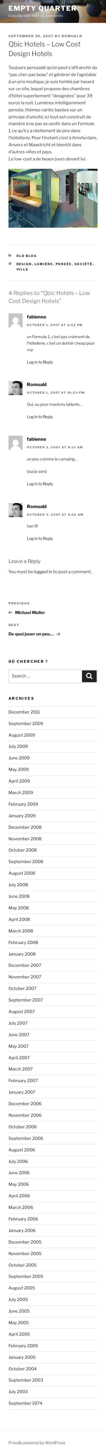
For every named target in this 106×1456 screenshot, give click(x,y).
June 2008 (19, 896)
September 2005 (25, 1276)
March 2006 (20, 1207)
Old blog (26, 256)
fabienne (36, 317)
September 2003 (25, 1380)
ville (22, 269)
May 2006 (18, 1184)
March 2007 (20, 1069)
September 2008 (25, 861)
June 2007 (18, 1034)
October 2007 (22, 988)
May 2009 (18, 769)
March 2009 (20, 792)
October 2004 (22, 1368)
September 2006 (25, 1138)
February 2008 (23, 942)
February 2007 (23, 1080)
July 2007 (18, 1023)
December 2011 (24, 712)
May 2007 (18, 1046)
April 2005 (19, 1334)
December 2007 (24, 965)
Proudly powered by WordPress (36, 1442)
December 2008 (25, 827)
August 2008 (21, 873)
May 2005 (18, 1322)
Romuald (72, 36)
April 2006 (19, 1195)
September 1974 (25, 1403)
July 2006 (18, 1161)
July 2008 (18, 884)
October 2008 (22, 850)
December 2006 (25, 1103)
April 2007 (19, 1057)
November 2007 (24, 976)
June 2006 (19, 1172)
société (83, 264)
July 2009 (18, 746)
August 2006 (21, 1150)
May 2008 (18, 907)
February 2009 (23, 804)
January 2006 (22, 1230)
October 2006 (22, 1126)
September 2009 (25, 723)
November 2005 (25, 1253)
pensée (64, 264)
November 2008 (25, 838)
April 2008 (19, 919)
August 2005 (21, 1288)
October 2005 (22, 1265)
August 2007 (21, 1011)
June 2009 (19, 758)
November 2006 (25, 1115)
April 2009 (19, 781)
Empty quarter (42, 8)
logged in (43, 571)
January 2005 (22, 1357)
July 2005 (18, 1299)
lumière (43, 264)
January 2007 (21, 1092)
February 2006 (23, 1219)
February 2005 (23, 1345)
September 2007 (25, 1000)
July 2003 (18, 1391)
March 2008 (20, 931)
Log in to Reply (40, 362)
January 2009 (22, 815)
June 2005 (19, 1311)
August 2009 (21, 735)
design (24, 264)
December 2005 (25, 1242)
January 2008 (22, 954)
